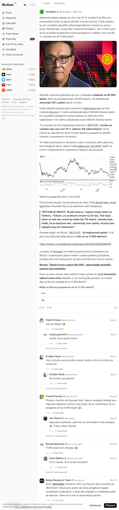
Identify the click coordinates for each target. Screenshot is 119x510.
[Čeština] (25, 5)
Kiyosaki (57, 251)
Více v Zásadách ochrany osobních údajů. (33, 507)
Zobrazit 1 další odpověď (56, 348)
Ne (42, 300)
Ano (43, 293)
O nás (14, 102)
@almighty (59, 484)
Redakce (23, 102)
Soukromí (6, 99)
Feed (46, 3)
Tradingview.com (91, 108)
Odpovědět (58, 329)
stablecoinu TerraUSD (89, 146)
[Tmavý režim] (32, 5)
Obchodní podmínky (22, 99)
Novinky (5, 102)
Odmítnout (95, 505)
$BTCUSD (93, 125)
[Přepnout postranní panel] (37, 255)
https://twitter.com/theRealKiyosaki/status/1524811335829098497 (75, 244)
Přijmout (110, 505)
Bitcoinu (53, 112)
